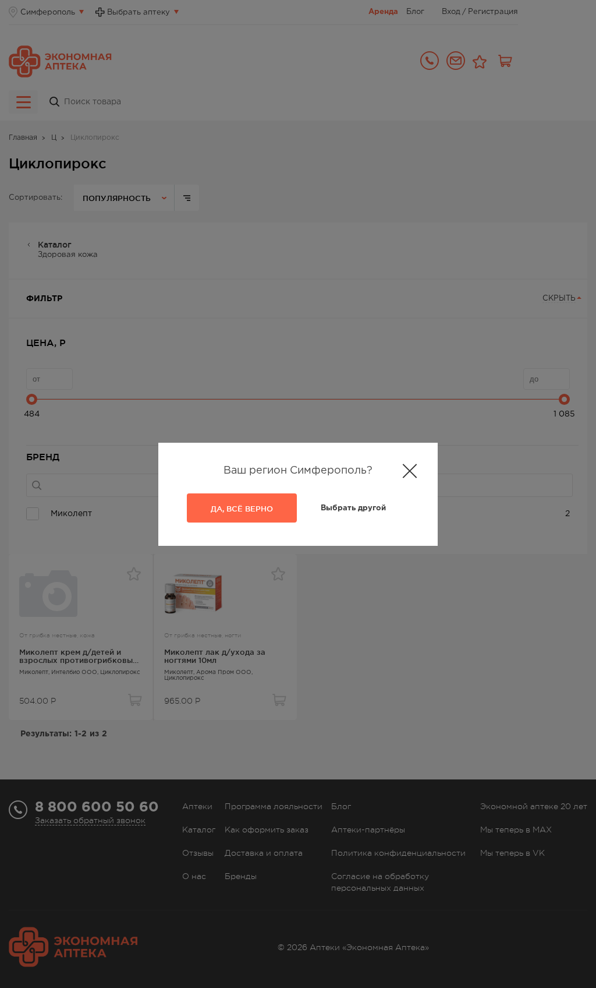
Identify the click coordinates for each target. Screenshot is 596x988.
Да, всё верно (242, 508)
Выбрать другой (353, 508)
